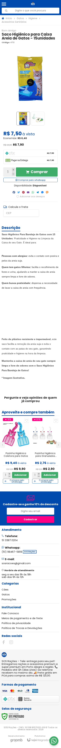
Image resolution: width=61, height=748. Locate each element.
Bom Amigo (9, 30)
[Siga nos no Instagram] (11, 642)
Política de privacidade (16, 623)
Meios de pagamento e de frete (22, 618)
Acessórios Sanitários (14, 22)
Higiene (33, 18)
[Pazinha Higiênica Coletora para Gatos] (16, 450)
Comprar (39, 171)
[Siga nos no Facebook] (3, 642)
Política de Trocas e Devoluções (22, 628)
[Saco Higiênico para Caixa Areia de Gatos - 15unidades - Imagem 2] (38, 118)
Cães (5, 589)
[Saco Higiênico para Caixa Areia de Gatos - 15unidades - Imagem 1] (23, 118)
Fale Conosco (10, 613)
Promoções (9, 599)
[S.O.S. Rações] (32, 4)
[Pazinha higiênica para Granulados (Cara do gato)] (45, 450)
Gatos (20, 18)
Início (9, 18)
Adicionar (20, 475)
